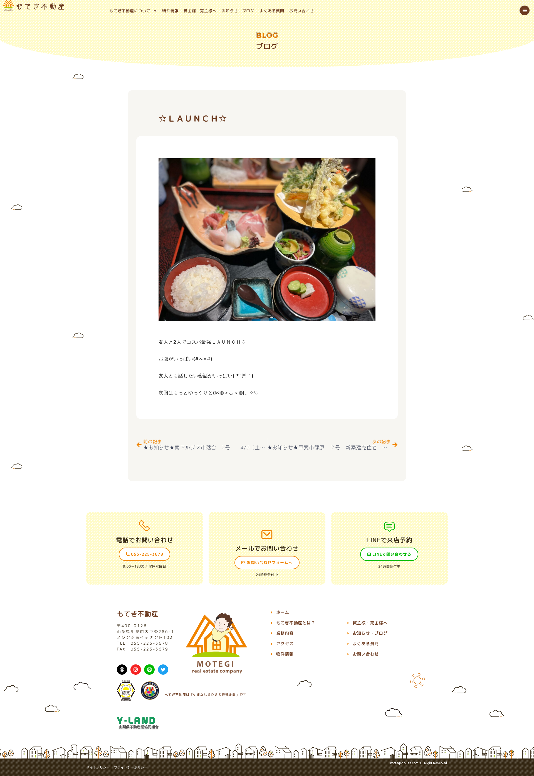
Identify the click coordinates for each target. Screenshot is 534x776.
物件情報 (170, 10)
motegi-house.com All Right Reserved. (419, 763)
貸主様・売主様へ (200, 10)
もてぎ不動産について (129, 10)
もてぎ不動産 (137, 614)
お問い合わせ (301, 10)
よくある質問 (271, 10)
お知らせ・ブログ (238, 10)
